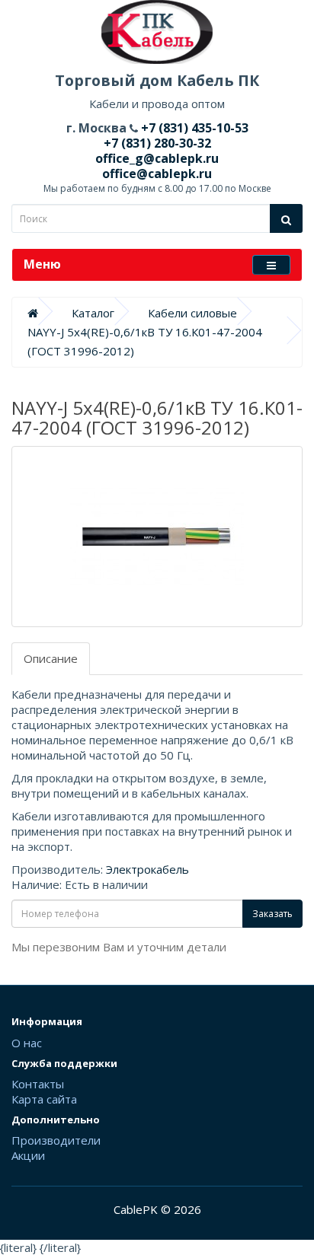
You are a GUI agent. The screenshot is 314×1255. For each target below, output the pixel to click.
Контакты (37, 1083)
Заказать (272, 913)
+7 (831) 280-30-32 (157, 143)
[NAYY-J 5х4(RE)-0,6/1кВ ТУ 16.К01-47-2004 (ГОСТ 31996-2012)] (157, 536)
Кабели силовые (192, 312)
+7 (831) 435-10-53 (193, 127)
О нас (26, 1042)
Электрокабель (147, 869)
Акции (28, 1155)
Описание (51, 658)
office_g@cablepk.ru (157, 158)
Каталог (93, 312)
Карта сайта (44, 1099)
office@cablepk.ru (157, 173)
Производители (56, 1140)
